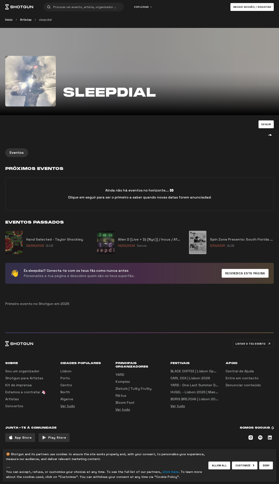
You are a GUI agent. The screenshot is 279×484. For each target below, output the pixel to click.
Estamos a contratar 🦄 (25, 392)
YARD (120, 374)
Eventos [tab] (17, 152)
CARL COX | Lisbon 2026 (190, 378)
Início (9, 20)
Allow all (219, 465)
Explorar (141, 7)
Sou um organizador (22, 371)
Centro (66, 385)
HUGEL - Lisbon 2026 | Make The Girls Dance (207, 392)
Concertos (14, 406)
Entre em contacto (242, 378)
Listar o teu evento (250, 343)
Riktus (121, 395)
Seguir (266, 124)
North (65, 392)
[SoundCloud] (270, 135)
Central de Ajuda (240, 371)
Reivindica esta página (245, 273)
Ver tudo (67, 406)
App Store (23, 438)
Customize (243, 465)
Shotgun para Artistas (24, 378)
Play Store (57, 438)
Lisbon (65, 371)
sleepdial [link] (45, 20)
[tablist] (139, 152)
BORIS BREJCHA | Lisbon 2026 (195, 399)
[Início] (19, 7)
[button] (266, 124)
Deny (266, 465)
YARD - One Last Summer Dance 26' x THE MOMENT (213, 385)
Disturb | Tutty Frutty (133, 388)
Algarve (66, 399)
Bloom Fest (125, 402)
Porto (65, 378)
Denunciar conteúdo (243, 385)
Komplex (123, 381)
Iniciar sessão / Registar (252, 7)
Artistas (26, 20)
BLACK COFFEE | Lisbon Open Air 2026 (201, 371)
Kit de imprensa (18, 385)
